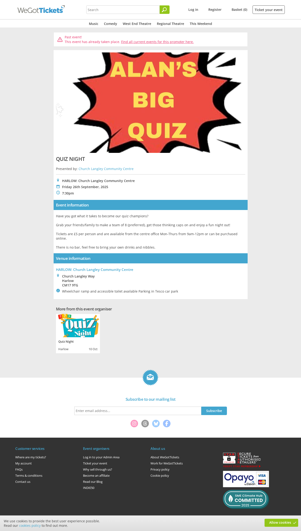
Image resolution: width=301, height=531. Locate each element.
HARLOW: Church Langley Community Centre (94, 269)
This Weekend (201, 23)
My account (23, 463)
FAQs (19, 469)
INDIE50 (88, 488)
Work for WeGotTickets (166, 463)
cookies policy (30, 525)
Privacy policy (160, 469)
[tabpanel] (78, 333)
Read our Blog (93, 481)
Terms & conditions (28, 475)
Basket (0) (239, 9)
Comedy (110, 23)
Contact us (22, 481)
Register (215, 9)
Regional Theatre (170, 23)
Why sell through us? (97, 469)
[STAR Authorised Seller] (242, 467)
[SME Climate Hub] (246, 508)
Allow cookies (280, 522)
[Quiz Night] (78, 325)
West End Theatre (137, 23)
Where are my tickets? (30, 457)
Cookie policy (159, 475)
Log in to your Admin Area (101, 457)
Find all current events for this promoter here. (157, 42)
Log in (193, 9)
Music (93, 23)
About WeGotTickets (164, 457)
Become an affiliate (96, 475)
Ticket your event (269, 10)
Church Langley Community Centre (106, 168)
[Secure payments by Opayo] (246, 486)
